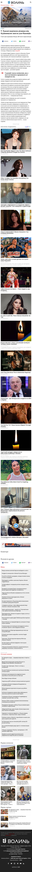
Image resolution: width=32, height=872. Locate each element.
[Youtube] (21, 863)
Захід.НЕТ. (17, 50)
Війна (12, 5)
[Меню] (1, 2)
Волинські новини (5, 5)
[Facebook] (8, 863)
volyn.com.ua (11, 833)
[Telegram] (18, 863)
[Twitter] (11, 863)
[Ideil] (16, 867)
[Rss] (24, 864)
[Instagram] (14, 863)
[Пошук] (30, 2)
